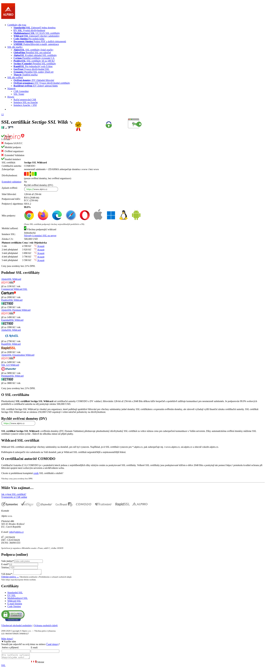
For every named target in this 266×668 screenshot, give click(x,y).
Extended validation (11, 181)
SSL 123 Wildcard (10, 365)
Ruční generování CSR (25, 99)
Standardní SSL (15, 592)
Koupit (40, 246)
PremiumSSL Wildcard (12, 376)
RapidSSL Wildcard (11, 344)
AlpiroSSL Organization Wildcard (17, 355)
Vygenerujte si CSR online (14, 497)
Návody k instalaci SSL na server (40, 235)
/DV (34, 80)
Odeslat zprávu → (10, 576)
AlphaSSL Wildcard (11, 330)
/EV (36, 85)
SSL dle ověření (15, 77)
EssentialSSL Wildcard (12, 320)
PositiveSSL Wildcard (11, 300)
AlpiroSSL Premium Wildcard (15, 310)
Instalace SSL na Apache (26, 102)
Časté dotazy (52, 644)
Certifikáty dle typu (16, 25)
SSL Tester (19, 94)
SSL (3, 665)
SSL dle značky (15, 47)
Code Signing (14, 606)
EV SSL (11, 595)
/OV (42, 83)
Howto (10, 97)
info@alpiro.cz (16, 532)
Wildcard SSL (14, 601)
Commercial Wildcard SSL (14, 289)
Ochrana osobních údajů (46, 625)
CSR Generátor (21, 91)
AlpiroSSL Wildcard (11, 279)
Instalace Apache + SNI (25, 105)
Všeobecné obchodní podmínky (16, 625)
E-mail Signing (14, 603)
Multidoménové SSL (17, 598)
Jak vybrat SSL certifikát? (13, 494)
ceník (36, 473)
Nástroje (11, 88)
